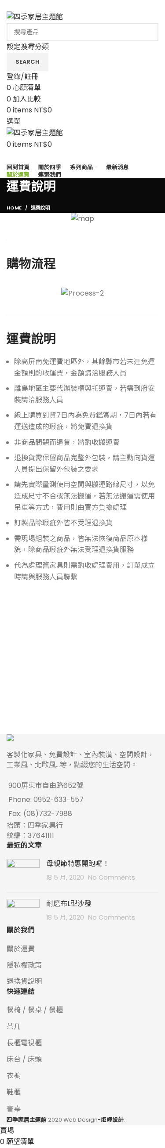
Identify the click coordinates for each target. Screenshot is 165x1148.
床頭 (35, 1059)
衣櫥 (14, 1076)
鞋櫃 (14, 1092)
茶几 (14, 1027)
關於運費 (21, 949)
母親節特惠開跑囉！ (78, 864)
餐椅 (14, 1010)
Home (14, 207)
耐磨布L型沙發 (69, 904)
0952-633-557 (58, 799)
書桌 (14, 1109)
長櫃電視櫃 (24, 1043)
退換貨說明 (24, 981)
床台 (14, 1059)
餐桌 (35, 1010)
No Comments (111, 877)
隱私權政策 (24, 965)
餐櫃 (56, 1010)
